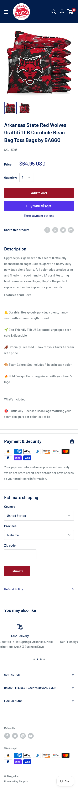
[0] (70, 11)
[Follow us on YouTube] (31, 736)
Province (10, 526)
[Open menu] (6, 12)
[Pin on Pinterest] (55, 230)
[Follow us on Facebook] (7, 736)
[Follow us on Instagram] (23, 736)
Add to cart (39, 193)
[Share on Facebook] (47, 230)
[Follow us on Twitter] (15, 736)
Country (9, 506)
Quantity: (10, 177)
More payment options (39, 215)
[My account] (62, 12)
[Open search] (54, 12)
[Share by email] (71, 230)
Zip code (10, 545)
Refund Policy (13, 589)
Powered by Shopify (16, 781)
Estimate (17, 571)
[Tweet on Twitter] (63, 230)
